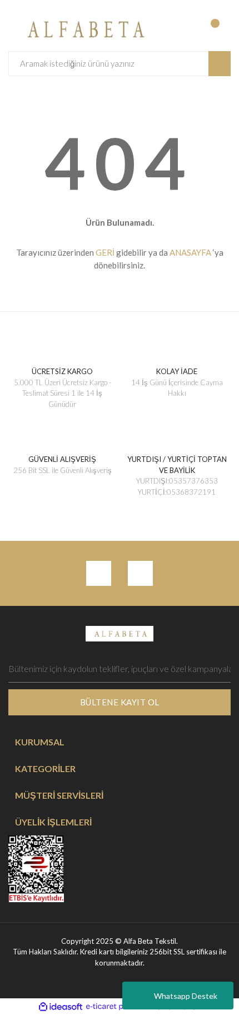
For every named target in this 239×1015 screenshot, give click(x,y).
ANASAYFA (190, 252)
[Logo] (83, 27)
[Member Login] (175, 29)
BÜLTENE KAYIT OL (120, 702)
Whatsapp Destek (185, 996)
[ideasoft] (60, 1006)
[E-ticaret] (118, 1006)
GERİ (105, 252)
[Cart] (221, 29)
